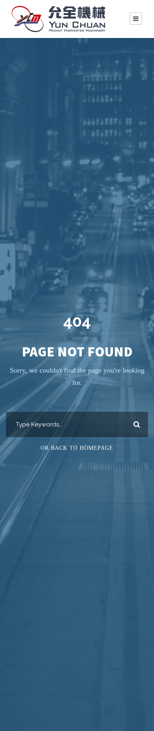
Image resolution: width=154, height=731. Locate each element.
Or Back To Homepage (77, 448)
